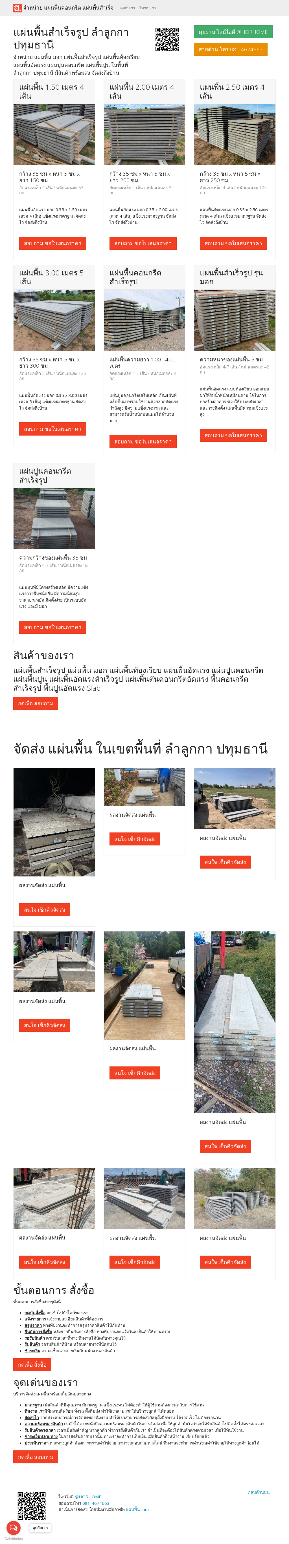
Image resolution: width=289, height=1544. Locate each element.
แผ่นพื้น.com (137, 1509)
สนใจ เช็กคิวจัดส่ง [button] (44, 909)
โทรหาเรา (147, 7)
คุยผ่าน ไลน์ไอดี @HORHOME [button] (233, 31)
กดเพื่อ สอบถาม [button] (35, 703)
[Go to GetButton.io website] (14, 1538)
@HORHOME (88, 1496)
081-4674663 (96, 1503)
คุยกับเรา (127, 7)
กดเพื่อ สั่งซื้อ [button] (32, 1364)
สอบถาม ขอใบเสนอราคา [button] (53, 243)
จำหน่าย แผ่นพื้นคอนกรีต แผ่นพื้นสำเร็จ (67, 7)
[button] (167, 39)
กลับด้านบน (259, 1492)
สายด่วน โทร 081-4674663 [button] (231, 49)
